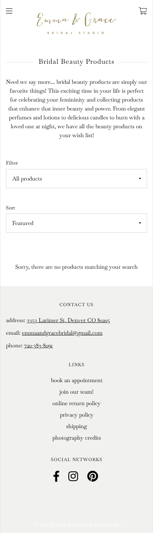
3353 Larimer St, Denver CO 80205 (68, 320)
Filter (12, 163)
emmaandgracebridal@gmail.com (62, 332)
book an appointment (76, 380)
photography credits (76, 437)
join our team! (76, 391)
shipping (76, 426)
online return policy (76, 403)
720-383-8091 (38, 345)
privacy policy (77, 414)
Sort (10, 208)
